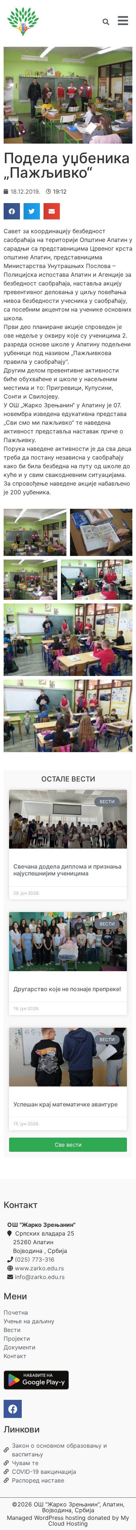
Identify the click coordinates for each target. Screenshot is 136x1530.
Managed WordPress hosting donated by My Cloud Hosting (68, 1520)
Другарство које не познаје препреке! (67, 989)
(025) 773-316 (34, 1259)
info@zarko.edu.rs (40, 1277)
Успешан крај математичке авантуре (65, 1104)
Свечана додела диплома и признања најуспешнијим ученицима (67, 870)
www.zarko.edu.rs (39, 1268)
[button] (106, 22)
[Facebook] (13, 1409)
